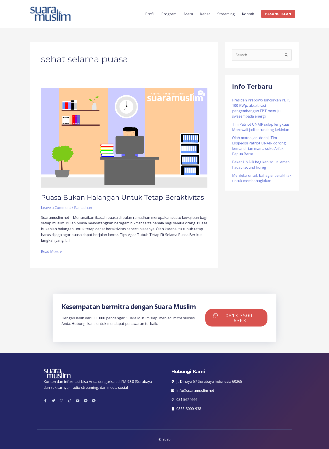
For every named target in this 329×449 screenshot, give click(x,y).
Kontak (248, 13)
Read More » (51, 251)
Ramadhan (83, 207)
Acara (188, 13)
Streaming (226, 13)
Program (168, 13)
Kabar (205, 13)
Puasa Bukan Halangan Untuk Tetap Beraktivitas (122, 197)
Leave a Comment (56, 207)
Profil (149, 13)
